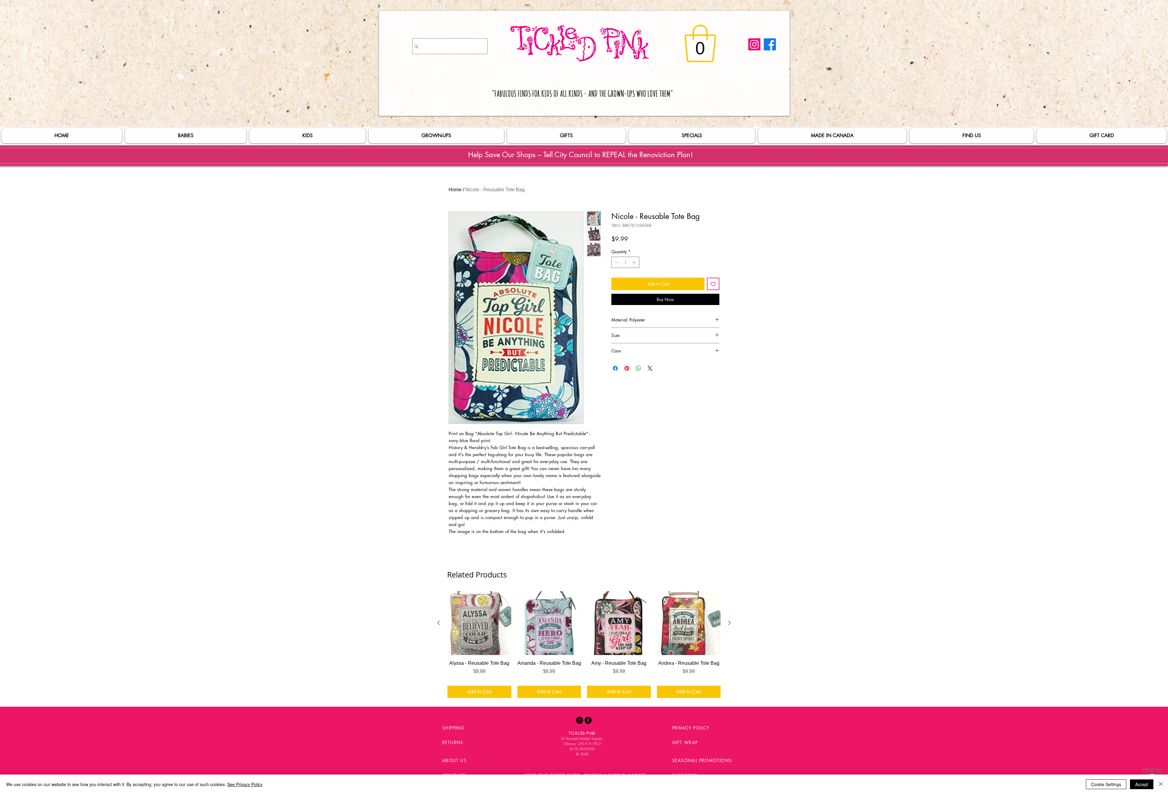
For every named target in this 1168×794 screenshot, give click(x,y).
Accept (1141, 784)
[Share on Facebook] (615, 368)
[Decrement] (616, 262)
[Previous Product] (438, 622)
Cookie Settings (1106, 784)
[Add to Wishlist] (713, 284)
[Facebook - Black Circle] (588, 720)
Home (455, 189)
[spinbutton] (625, 262)
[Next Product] (729, 622)
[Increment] (634, 262)
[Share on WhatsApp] (638, 368)
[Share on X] (650, 368)
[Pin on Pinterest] (627, 368)
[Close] (1160, 784)
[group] (584, 644)
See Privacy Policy (244, 784)
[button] (700, 43)
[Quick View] (479, 623)
